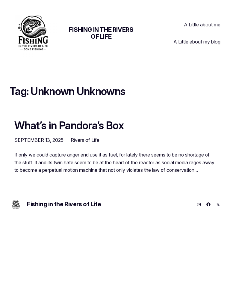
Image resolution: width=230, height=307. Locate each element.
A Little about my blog (197, 42)
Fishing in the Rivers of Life (101, 33)
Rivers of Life (85, 140)
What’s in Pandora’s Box (69, 125)
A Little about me (202, 25)
